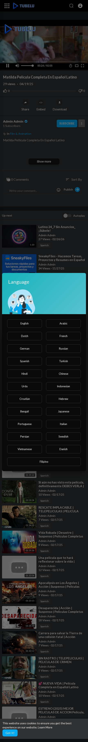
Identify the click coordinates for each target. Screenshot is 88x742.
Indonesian (63, 386)
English (24, 323)
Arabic (63, 323)
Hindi (24, 373)
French (64, 336)
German (24, 348)
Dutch (24, 336)
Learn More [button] (45, 727)
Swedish (63, 436)
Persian (24, 436)
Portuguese (25, 424)
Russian (63, 348)
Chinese (63, 373)
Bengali (24, 411)
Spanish (24, 361)
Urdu (25, 386)
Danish (63, 449)
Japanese (63, 411)
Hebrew (63, 398)
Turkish (63, 361)
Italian (63, 424)
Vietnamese (25, 449)
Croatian (24, 398)
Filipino (44, 461)
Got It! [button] (10, 733)
